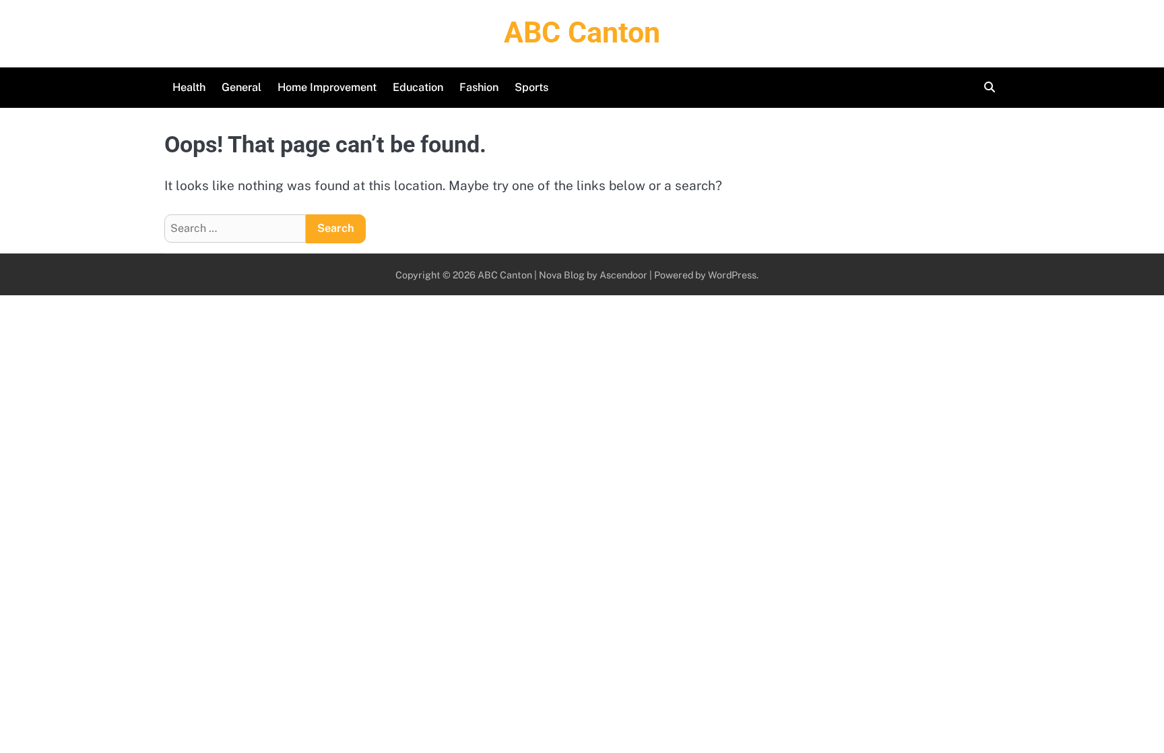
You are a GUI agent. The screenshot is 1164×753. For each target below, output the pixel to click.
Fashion (478, 87)
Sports (531, 87)
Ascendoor (623, 274)
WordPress (732, 274)
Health (188, 87)
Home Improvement (327, 87)
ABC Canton (582, 32)
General (241, 87)
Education (418, 87)
